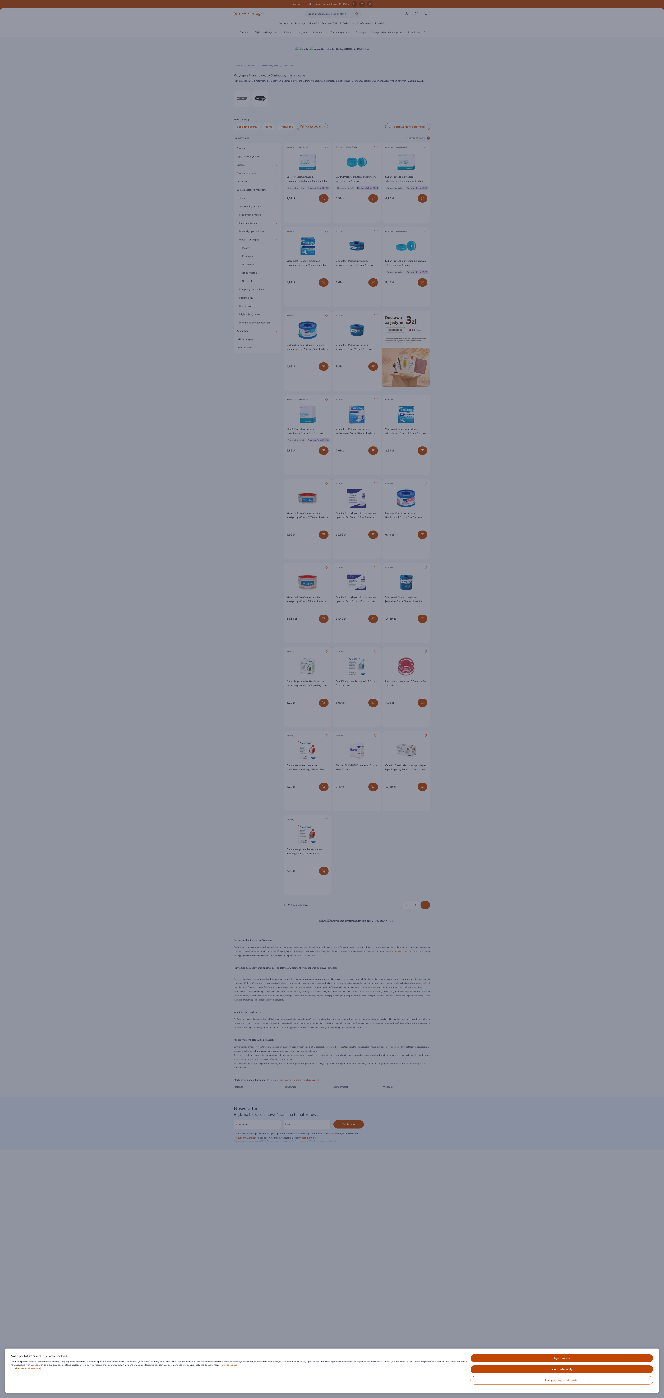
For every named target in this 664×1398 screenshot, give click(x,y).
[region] (332, 1371)
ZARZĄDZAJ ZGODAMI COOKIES (562, 1380)
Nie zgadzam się (561, 1369)
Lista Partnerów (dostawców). (26, 1368)
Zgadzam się (562, 1358)
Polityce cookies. (229, 1365)
